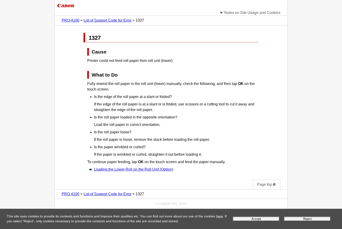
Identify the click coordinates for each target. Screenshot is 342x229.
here (219, 216)
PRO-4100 (70, 20)
